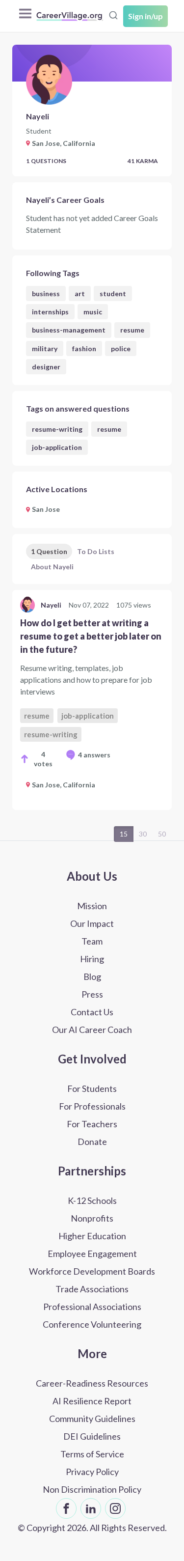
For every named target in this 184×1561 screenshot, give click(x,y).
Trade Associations (92, 1288)
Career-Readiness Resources (92, 1383)
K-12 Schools (92, 1200)
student (113, 293)
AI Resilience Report (92, 1400)
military (44, 348)
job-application (57, 447)
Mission (92, 905)
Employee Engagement (92, 1253)
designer (46, 366)
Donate (92, 1141)
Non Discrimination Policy (92, 1489)
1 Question (49, 551)
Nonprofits (92, 1218)
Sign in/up (145, 16)
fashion (84, 348)
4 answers (94, 755)
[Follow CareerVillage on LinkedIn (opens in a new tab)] (90, 1508)
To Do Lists (95, 551)
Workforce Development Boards (92, 1271)
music (92, 311)
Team (92, 941)
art (80, 293)
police (121, 348)
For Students (92, 1088)
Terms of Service (92, 1454)
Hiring (92, 958)
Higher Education (92, 1235)
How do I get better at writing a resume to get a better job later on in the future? (90, 636)
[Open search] (113, 15)
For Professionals (92, 1106)
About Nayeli (52, 566)
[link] (92, 700)
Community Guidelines (92, 1418)
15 (124, 834)
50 (162, 834)
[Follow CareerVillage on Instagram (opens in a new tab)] (115, 1508)
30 (143, 834)
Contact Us (92, 1011)
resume (132, 330)
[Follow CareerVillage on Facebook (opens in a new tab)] (66, 1508)
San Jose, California (63, 784)
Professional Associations (92, 1306)
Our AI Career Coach (92, 1029)
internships (50, 311)
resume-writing (57, 429)
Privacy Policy (92, 1471)
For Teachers (92, 1123)
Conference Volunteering (92, 1324)
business (46, 293)
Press (92, 994)
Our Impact (92, 923)
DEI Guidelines (92, 1436)
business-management (68, 330)
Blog (92, 976)
